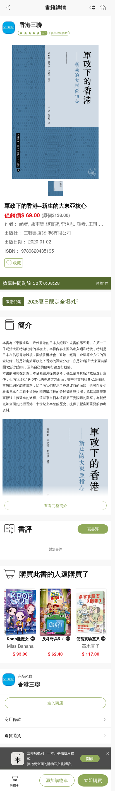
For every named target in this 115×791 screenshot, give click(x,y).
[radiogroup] (30, 33)
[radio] (22, 33)
